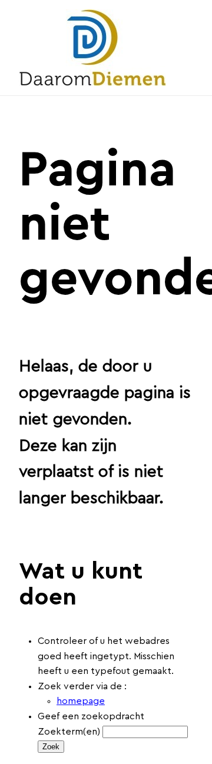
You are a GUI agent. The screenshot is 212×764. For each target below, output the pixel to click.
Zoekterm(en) (69, 731)
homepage (81, 701)
